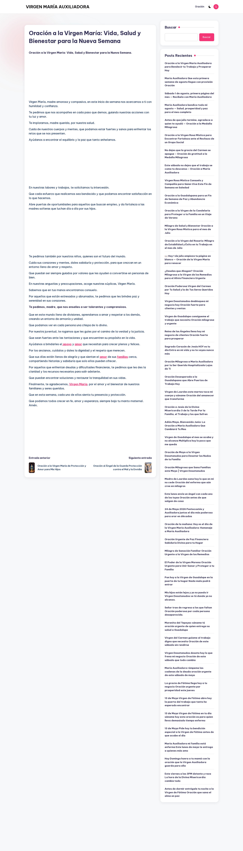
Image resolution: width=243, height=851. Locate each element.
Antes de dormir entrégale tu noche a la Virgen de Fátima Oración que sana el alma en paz (189, 792)
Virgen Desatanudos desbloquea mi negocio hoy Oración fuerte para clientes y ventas (187, 305)
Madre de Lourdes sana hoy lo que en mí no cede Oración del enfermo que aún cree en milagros (189, 482)
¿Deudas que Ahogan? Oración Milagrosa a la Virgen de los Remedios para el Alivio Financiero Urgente (188, 274)
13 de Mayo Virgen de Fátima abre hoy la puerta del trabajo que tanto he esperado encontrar (188, 702)
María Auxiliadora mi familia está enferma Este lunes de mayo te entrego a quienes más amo (189, 747)
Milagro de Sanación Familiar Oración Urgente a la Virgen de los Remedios (188, 552)
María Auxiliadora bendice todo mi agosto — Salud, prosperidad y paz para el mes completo (186, 108)
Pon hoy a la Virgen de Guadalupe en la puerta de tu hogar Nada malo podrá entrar (189, 581)
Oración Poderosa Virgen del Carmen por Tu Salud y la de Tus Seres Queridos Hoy (189, 290)
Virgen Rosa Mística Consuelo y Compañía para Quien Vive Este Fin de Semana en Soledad (188, 184)
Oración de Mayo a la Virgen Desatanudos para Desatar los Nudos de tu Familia (188, 456)
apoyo (67, 344)
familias (122, 356)
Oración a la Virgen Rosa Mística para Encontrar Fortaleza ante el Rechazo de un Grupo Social (189, 139)
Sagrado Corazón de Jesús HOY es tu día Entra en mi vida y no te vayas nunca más (189, 350)
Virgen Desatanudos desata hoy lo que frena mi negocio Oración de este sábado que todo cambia (188, 656)
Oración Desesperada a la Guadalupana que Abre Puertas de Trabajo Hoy (186, 380)
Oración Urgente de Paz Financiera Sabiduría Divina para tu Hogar (186, 541)
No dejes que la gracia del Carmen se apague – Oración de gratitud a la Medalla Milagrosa (188, 154)
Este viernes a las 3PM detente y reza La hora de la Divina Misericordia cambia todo (188, 777)
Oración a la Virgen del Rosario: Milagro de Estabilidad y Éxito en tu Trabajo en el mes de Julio (189, 244)
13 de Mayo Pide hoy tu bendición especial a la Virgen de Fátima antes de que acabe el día (189, 732)
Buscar (170, 27)
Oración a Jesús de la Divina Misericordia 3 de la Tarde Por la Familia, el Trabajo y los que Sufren (186, 410)
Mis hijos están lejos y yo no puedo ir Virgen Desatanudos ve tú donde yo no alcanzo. (188, 596)
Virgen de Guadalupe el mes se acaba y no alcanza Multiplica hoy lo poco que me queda (189, 441)
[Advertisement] (90, 78)
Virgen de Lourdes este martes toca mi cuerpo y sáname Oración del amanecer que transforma (189, 395)
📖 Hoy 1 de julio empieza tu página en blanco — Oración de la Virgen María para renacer (188, 259)
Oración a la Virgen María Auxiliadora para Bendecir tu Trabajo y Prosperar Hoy (188, 67)
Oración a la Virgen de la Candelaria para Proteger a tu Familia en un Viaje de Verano (188, 214)
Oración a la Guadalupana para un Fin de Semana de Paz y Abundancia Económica (188, 199)
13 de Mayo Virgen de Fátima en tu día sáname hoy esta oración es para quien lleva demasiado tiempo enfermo (189, 717)
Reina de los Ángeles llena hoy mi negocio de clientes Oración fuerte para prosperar (186, 335)
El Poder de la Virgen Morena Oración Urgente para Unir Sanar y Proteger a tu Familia (189, 566)
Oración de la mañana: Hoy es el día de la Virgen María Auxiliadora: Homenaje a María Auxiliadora (188, 528)
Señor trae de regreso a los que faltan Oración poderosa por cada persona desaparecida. (188, 611)
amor (78, 344)
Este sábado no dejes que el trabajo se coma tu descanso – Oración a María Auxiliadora (188, 169)
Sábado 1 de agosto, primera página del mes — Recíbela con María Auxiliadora (189, 95)
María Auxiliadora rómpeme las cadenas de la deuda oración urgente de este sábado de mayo (188, 671)
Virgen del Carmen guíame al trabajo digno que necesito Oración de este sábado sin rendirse (187, 641)
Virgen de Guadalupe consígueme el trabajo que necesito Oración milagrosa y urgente (189, 320)
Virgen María (78, 384)
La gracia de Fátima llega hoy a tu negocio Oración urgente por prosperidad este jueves (186, 687)
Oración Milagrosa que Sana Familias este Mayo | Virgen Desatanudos (188, 469)
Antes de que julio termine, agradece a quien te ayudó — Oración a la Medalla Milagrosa (189, 123)
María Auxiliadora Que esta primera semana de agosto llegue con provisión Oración (189, 82)
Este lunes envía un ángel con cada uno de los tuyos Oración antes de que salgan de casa (188, 497)
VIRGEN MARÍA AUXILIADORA (57, 6)
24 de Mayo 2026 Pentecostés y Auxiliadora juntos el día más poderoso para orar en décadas (189, 513)
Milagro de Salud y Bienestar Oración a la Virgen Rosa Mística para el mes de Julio (189, 229)
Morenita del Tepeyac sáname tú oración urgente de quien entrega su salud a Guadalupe (187, 626)
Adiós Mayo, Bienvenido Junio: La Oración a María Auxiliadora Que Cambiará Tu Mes (185, 425)
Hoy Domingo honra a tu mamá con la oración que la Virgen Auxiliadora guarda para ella (187, 762)
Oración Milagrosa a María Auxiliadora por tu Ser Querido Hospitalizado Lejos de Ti (189, 365)
